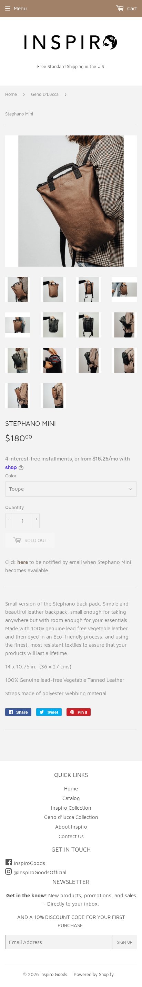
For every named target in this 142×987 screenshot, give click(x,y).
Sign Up (124, 942)
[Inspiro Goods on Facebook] (9, 863)
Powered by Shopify (94, 974)
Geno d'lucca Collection (71, 817)
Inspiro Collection (71, 808)
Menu (20, 8)
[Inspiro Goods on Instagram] (9, 872)
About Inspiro (71, 827)
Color (11, 475)
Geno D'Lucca (45, 94)
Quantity (14, 507)
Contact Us (71, 836)
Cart (131, 8)
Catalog (71, 798)
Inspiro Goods (53, 974)
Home (11, 94)
